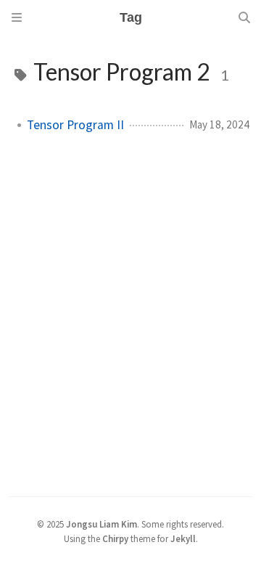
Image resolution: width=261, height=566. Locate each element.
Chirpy (115, 538)
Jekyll (183, 538)
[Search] (244, 17)
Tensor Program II (75, 125)
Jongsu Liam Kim (101, 524)
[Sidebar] (16, 17)
